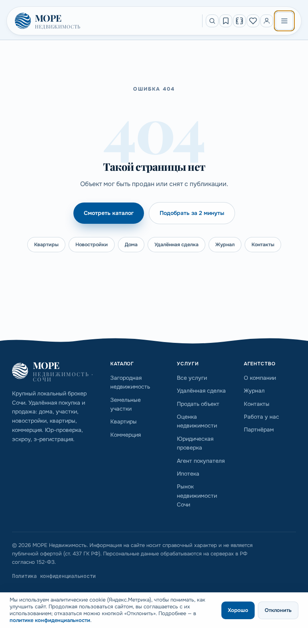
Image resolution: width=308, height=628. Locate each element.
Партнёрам (259, 429)
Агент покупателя (201, 460)
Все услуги (192, 377)
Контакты (262, 244)
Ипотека (188, 473)
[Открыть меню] (284, 21)
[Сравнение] (239, 20)
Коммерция (125, 434)
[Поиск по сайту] (212, 20)
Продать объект (198, 403)
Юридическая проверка (195, 443)
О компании (260, 377)
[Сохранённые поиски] (225, 20)
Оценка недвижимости (197, 421)
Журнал (225, 244)
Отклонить (278, 610)
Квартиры (46, 244)
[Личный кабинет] (266, 20)
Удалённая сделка (176, 244)
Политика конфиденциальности (54, 576)
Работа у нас (261, 416)
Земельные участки (125, 404)
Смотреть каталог (109, 213)
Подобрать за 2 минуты (192, 213)
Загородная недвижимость (130, 382)
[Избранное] (253, 20)
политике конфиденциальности (50, 620)
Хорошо (238, 610)
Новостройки (91, 244)
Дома (131, 244)
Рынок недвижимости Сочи (197, 495)
